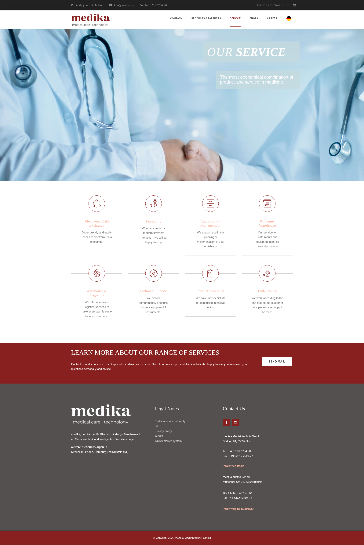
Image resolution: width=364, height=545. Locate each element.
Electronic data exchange (97, 223)
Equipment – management (210, 223)
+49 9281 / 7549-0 (156, 5)
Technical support (154, 291)
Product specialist (210, 291)
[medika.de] (90, 19)
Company (176, 18)
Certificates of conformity (170, 421)
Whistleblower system (168, 440)
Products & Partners (206, 18)
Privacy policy (163, 431)
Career (272, 18)
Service (235, 18)
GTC (158, 426)
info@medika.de (233, 465)
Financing (153, 221)
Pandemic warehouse (267, 223)
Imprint (159, 436)
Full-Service (267, 291)
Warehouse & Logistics (96, 293)
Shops (254, 18)
